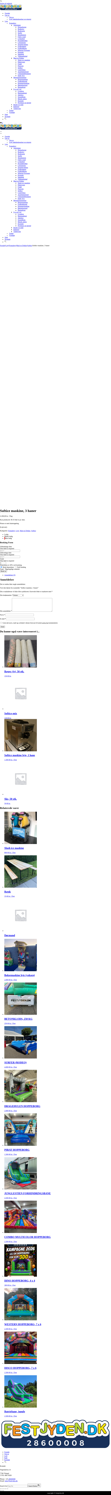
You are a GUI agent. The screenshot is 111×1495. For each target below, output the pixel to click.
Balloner (16, 107)
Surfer (20, 33)
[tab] (57, 575)
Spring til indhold (6, 3)
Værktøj (12, 112)
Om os (11, 17)
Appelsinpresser (23, 72)
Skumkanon (22, 35)
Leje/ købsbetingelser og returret (20, 19)
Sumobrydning (23, 44)
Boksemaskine (23, 79)
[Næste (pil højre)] (3, 1490)
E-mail (3, 619)
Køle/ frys (21, 76)
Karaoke (21, 52)
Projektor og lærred (24, 103)
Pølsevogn (21, 62)
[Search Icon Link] (5, 119)
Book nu (3, 571)
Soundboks (21, 97)
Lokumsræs (22, 43)
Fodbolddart (22, 46)
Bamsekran (21, 87)
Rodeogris (21, 31)
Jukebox (21, 95)
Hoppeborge (22, 27)
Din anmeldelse (6, 611)
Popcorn (21, 66)
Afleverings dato (5, 553)
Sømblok (21, 54)
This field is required (7, 548)
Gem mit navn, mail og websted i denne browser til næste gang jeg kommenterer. (30, 623)
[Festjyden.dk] (11, 9)
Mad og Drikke (21, 245)
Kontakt (7, 116)
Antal (2, 559)
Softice (20, 68)
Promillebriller (23, 41)
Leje (7, 245)
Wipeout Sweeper (24, 50)
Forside (7, 13)
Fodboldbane (22, 48)
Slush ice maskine (24, 60)
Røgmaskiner (22, 93)
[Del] (3, 1488)
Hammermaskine (23, 83)
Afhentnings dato (6, 547)
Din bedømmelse (6, 595)
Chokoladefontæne (24, 74)
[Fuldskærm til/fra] (5, 1488)
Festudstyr (12, 245)
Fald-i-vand (22, 37)
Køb (6, 114)
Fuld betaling (21, 567)
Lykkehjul (21, 39)
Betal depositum (8, 567)
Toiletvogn (17, 109)
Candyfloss (21, 70)
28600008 (11, 1479)
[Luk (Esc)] (1, 1488)
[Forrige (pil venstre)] (1, 1490)
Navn (2, 615)
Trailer (11, 110)
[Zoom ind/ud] (7, 1488)
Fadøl (20, 64)
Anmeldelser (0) (9, 575)
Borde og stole (18, 105)
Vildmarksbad (22, 56)
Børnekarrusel (22, 85)
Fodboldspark (22, 81)
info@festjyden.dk (11, 1481)
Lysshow (21, 91)
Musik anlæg (22, 99)
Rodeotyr (21, 29)
